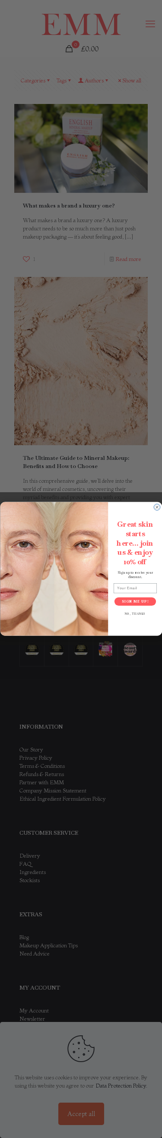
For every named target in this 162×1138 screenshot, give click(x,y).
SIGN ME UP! (135, 601)
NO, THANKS (135, 614)
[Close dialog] (157, 507)
